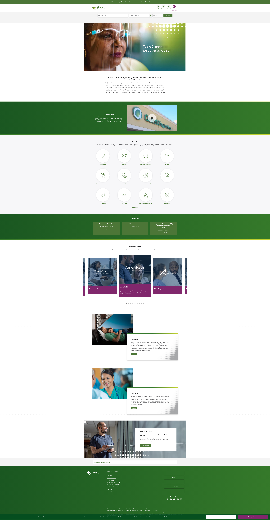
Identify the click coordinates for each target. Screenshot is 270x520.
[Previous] (87, 303)
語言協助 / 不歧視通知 (137, 510)
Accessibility (155, 510)
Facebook (167, 499)
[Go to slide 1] (126, 303)
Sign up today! (145, 445)
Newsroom (174, 491)
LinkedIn (178, 499)
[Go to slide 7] (139, 303)
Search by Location (134, 15)
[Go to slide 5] (134, 303)
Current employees (174, 9)
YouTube (174, 499)
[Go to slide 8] (141, 303)
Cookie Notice (127, 508)
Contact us (135, 508)
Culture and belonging (113, 484)
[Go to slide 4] (132, 303)
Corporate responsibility (113, 482)
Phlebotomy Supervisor (106, 224)
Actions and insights (112, 487)
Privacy (115, 508)
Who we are (135, 8)
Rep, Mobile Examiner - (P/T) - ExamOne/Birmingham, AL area (164, 225)
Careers (174, 477)
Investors (174, 482)
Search (168, 15)
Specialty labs (174, 486)
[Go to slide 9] (143, 303)
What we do (148, 8)
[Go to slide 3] (130, 303)
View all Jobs (135, 207)
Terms (120, 508)
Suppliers (109, 489)
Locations (174, 473)
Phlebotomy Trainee (135, 224)
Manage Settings (252, 517)
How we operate (111, 478)
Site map (109, 508)
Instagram (181, 499)
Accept (221, 517)
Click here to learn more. (155, 2)
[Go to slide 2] (128, 303)
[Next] (183, 303)
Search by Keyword (103, 15)
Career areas (122, 8)
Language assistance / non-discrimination (149, 508)
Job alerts (158, 8)
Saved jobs (163, 8)
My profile (169, 8)
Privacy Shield (147, 510)
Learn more (134, 354)
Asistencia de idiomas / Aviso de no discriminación (118, 510)
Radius (155, 15)
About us (109, 475)
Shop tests (110, 491)
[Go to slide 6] (137, 303)
